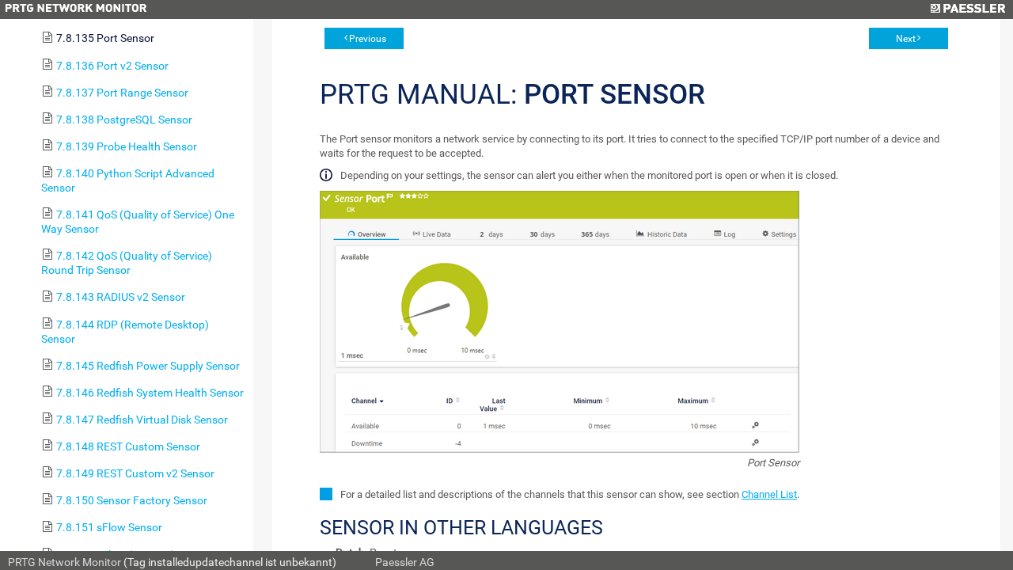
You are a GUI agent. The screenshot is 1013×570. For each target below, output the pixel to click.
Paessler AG (404, 562)
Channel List (769, 494)
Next (906, 38)
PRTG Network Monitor (64, 562)
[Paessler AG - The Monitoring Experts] (967, 9)
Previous (367, 38)
